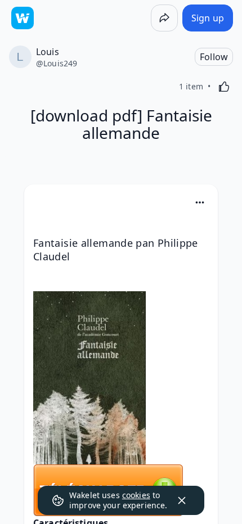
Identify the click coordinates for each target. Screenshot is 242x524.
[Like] (224, 87)
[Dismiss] (182, 500)
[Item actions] (200, 202)
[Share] (164, 17)
